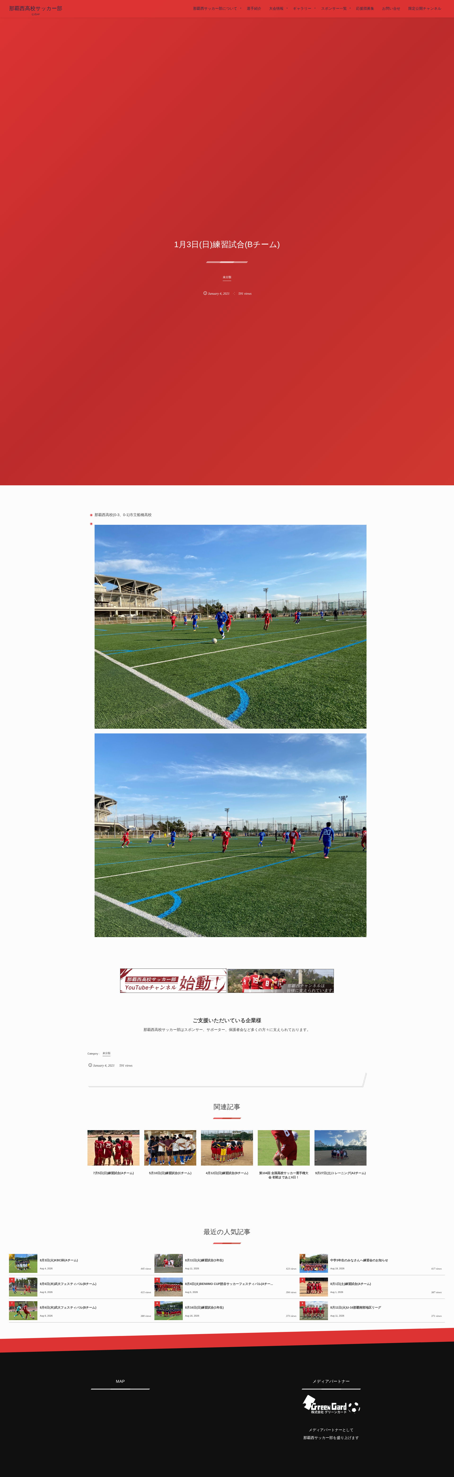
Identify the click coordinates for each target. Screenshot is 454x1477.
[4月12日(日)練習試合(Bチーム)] (227, 1148)
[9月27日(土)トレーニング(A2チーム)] (340, 1148)
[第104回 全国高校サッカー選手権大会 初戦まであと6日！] (284, 1148)
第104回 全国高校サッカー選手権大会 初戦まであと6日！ (283, 1175)
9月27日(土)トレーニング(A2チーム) (340, 1173)
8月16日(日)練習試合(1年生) (204, 1307)
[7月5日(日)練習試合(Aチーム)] (113, 1148)
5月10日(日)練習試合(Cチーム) (170, 1173)
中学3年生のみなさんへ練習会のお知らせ (359, 1260)
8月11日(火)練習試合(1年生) (204, 1260)
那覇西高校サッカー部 (35, 8)
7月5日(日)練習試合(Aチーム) (113, 1173)
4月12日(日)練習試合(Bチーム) (227, 1173)
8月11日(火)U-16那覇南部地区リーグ (355, 1307)
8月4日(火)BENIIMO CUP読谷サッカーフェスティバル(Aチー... (229, 1284)
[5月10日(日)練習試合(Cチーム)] (170, 1148)
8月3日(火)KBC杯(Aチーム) (59, 1260)
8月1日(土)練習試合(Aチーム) (350, 1284)
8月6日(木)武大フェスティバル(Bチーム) (68, 1284)
